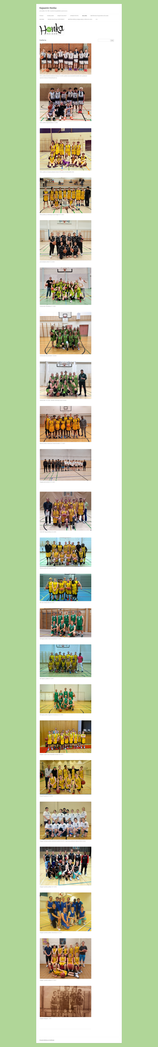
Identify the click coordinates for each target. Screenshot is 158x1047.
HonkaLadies (50, 15)
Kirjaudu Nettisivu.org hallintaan (47, 1040)
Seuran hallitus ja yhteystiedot (56, 19)
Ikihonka (42, 19)
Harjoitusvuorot (62, 15)
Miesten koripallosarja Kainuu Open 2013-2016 (80, 19)
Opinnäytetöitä (74, 15)
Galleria (84, 15)
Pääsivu (41, 15)
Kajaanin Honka (48, 7)
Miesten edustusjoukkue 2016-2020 (99, 15)
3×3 (96, 19)
